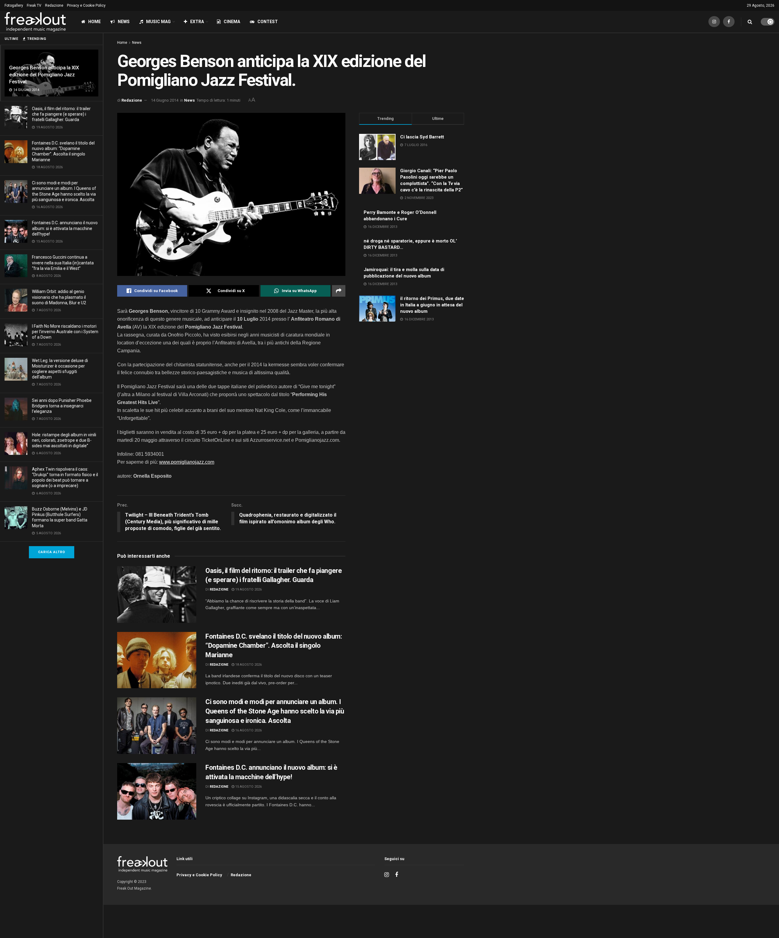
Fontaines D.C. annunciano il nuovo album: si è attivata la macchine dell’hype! (65, 228)
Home (94, 21)
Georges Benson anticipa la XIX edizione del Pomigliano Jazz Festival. (44, 75)
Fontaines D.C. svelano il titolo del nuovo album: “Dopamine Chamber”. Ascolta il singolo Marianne (273, 646)
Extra (197, 21)
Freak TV (34, 5)
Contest (267, 21)
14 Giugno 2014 (164, 100)
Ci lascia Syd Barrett (422, 137)
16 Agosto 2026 (248, 730)
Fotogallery (14, 5)
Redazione (54, 5)
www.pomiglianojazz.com (186, 462)
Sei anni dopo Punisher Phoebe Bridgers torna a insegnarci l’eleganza (62, 406)
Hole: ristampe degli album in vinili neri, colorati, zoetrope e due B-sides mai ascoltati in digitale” (64, 440)
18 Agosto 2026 (248, 665)
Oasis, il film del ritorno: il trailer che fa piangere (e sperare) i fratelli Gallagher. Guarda (61, 114)
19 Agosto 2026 (248, 589)
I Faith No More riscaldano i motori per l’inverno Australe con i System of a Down (65, 332)
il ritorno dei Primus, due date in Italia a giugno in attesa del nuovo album (432, 305)
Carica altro (51, 552)
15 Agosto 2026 (248, 787)
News (124, 21)
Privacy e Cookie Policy (86, 5)
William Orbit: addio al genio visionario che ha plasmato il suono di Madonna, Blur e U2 (59, 297)
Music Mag (158, 21)
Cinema (232, 21)
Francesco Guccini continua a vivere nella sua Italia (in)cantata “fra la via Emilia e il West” (63, 262)
